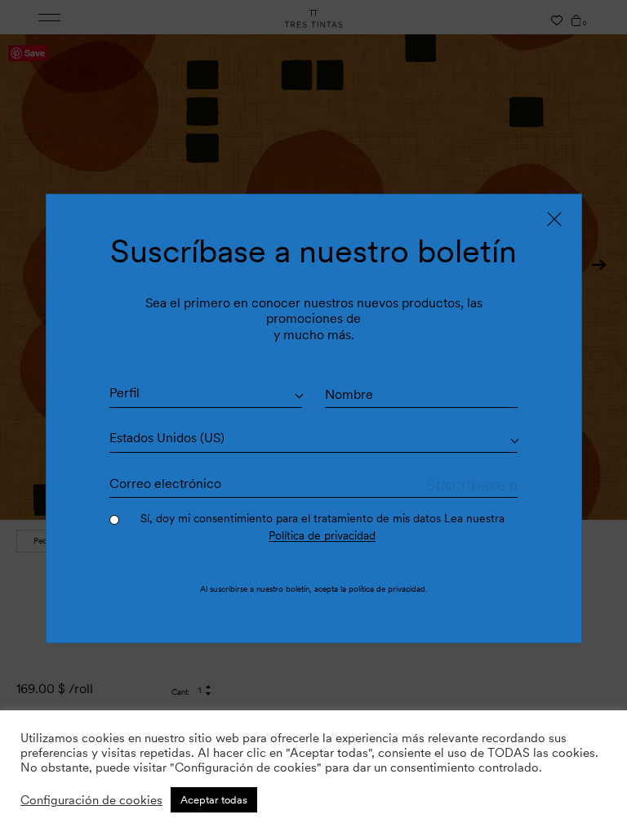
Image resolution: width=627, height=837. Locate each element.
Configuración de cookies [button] (91, 800)
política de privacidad (387, 588)
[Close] (554, 219)
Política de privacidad (322, 535)
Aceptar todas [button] (213, 800)
